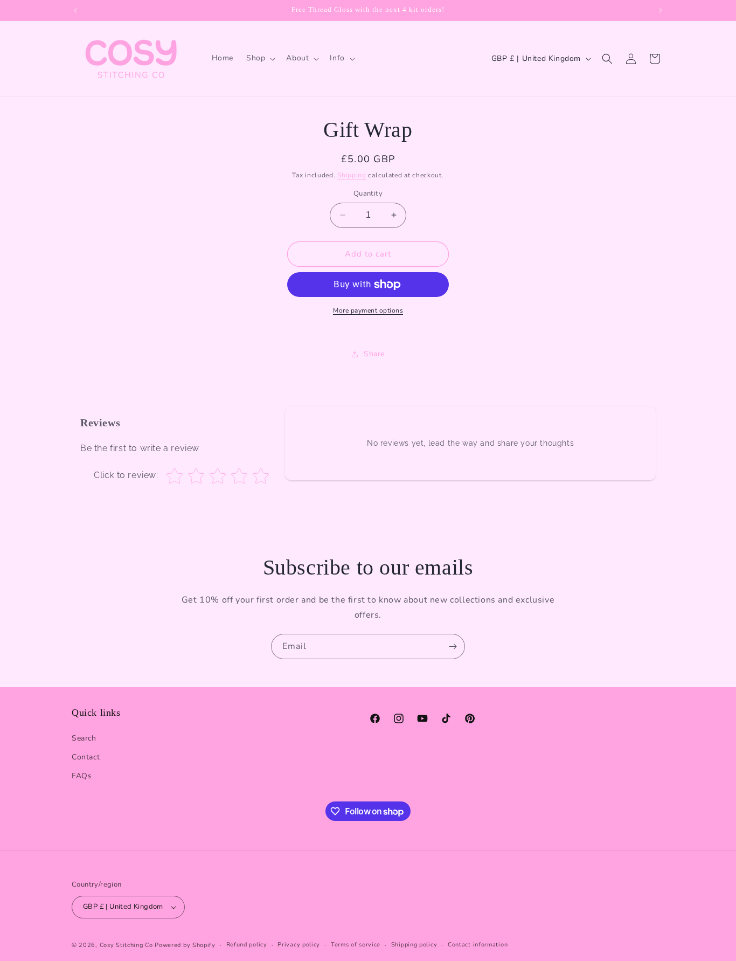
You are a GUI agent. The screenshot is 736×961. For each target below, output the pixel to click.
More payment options (368, 310)
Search (84, 738)
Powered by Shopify (185, 945)
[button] (260, 58)
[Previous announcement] (75, 10)
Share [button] (374, 354)
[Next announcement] (660, 10)
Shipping (351, 175)
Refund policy (246, 945)
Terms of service (355, 945)
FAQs (82, 776)
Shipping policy (414, 945)
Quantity (368, 193)
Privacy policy (298, 945)
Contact (86, 757)
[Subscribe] (452, 646)
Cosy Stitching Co (126, 945)
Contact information (478, 945)
